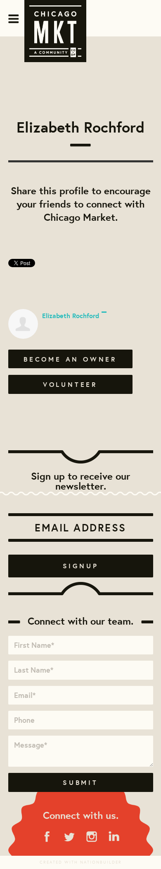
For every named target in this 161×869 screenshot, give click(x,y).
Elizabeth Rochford (70, 315)
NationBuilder (101, 862)
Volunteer (70, 384)
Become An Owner (70, 359)
